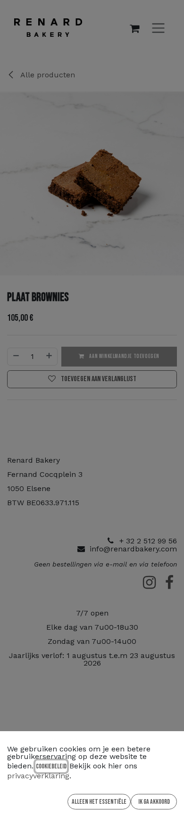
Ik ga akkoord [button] (154, 802)
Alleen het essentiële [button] (99, 802)
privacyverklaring (38, 775)
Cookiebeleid (51, 766)
